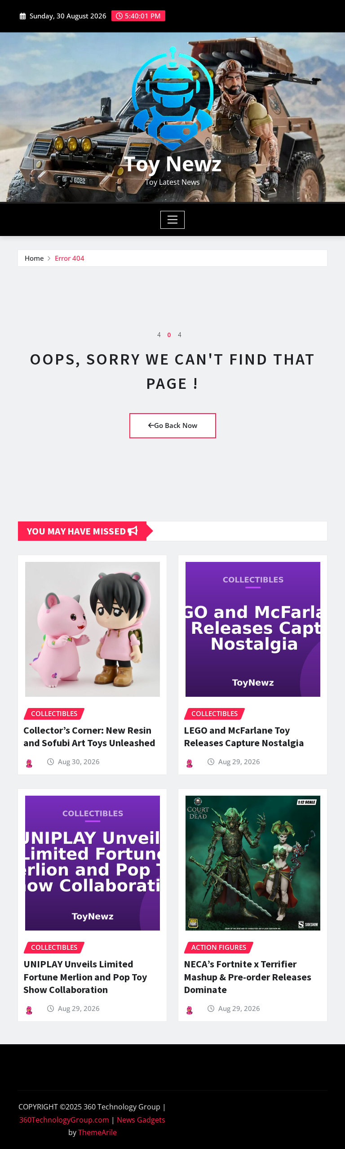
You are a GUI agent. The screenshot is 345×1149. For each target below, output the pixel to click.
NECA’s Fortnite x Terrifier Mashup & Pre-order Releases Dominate (247, 977)
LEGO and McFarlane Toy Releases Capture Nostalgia (244, 736)
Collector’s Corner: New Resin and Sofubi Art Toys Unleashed (89, 736)
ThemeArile (97, 1132)
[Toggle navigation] (172, 220)
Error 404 (69, 258)
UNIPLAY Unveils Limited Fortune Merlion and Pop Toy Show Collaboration (85, 977)
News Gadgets (141, 1120)
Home (34, 258)
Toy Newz (172, 163)
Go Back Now (175, 425)
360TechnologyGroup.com (64, 1120)
